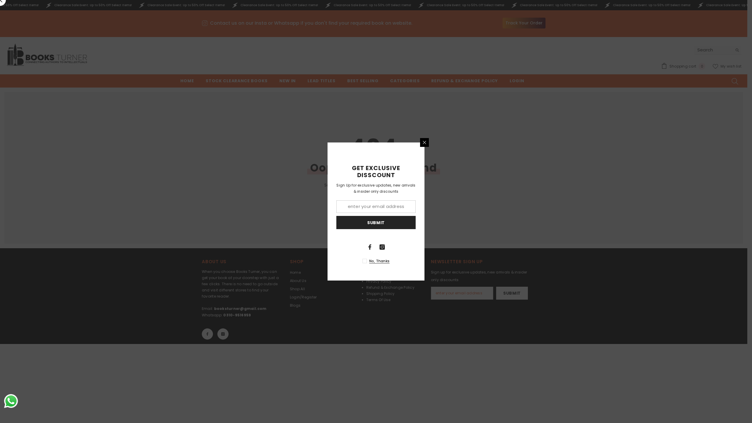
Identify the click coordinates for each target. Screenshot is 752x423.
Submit (376, 223)
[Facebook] (370, 247)
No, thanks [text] (379, 260)
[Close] (424, 142)
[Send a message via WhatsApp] (11, 401)
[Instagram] (382, 247)
